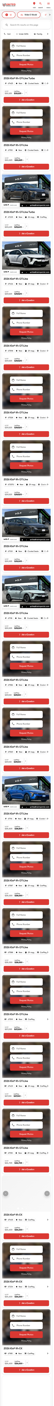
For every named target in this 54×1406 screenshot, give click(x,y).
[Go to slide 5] (34, 205)
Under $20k (23, 34)
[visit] (34, 3)
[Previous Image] (5, 190)
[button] (34, 5)
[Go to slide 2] (22, 205)
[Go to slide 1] (18, 205)
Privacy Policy (26, 71)
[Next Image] (47, 190)
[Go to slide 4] (30, 205)
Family (39, 34)
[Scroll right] (50, 14)
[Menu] (48, 3)
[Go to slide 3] (26, 205)
